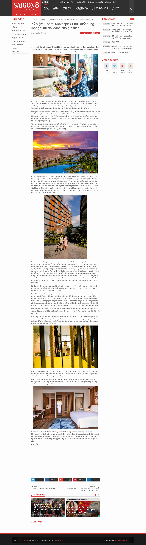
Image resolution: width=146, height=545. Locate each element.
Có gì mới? (110, 19)
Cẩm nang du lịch (19, 24)
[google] (20, 14)
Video (15, 48)
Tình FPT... (116, 42)
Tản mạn (115, 8)
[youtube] (32, 14)
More (132, 19)
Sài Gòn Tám (23, 540)
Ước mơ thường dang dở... (121, 52)
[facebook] (16, 14)
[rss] (36, 14)
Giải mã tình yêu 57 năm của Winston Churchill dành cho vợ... (122, 26)
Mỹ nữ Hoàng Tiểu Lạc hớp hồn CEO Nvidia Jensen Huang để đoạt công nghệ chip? (85, 2)
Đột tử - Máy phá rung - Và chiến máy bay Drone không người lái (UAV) (122, 48)
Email (97, 33)
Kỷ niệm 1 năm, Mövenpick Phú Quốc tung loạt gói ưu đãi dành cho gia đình (62, 26)
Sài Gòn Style (82, 8)
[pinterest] (28, 14)
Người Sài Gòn (18, 38)
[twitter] (24, 14)
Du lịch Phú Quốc (19, 31)
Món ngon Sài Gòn (19, 34)
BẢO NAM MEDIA (120, 540)
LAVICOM (61, 540)
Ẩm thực (67, 8)
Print (90, 33)
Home (46, 8)
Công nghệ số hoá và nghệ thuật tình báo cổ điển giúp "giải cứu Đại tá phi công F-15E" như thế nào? (48, 508)
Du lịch (56, 8)
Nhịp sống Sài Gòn (100, 8)
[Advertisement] (65, 40)
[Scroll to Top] (131, 540)
